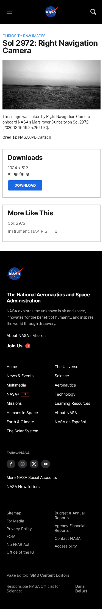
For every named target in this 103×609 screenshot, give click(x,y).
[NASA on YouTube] (45, 464)
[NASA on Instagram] (22, 464)
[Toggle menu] (9, 11)
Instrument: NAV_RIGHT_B (32, 231)
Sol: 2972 (17, 223)
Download (25, 185)
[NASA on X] (34, 464)
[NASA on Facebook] (11, 464)
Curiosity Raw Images (24, 36)
